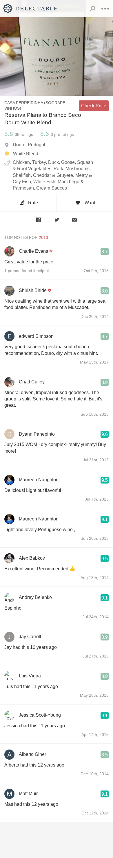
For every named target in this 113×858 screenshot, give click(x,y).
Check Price (93, 105)
